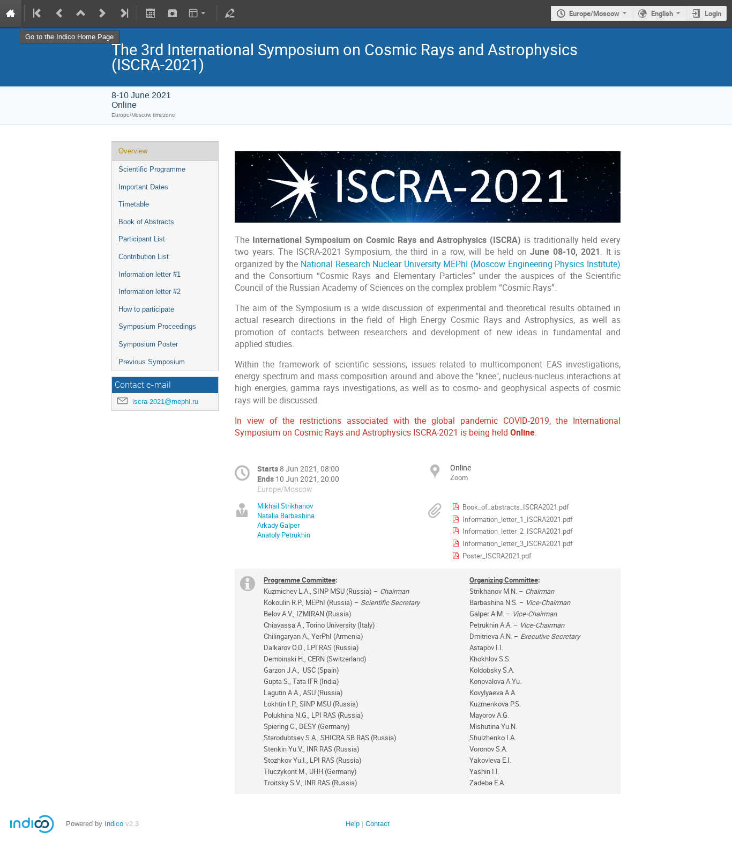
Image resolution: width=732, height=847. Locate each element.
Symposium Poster (148, 344)
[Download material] (172, 13)
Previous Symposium (151, 362)
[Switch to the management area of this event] (230, 13)
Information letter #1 (149, 274)
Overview (132, 151)
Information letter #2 (149, 292)
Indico (113, 823)
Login (713, 13)
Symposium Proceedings (157, 326)
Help (353, 823)
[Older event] (59, 13)
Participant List (141, 239)
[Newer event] (102, 13)
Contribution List (143, 257)
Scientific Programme (151, 169)
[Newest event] (123, 13)
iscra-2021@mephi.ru (165, 401)
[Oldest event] (38, 13)
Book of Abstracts (146, 222)
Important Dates (143, 187)
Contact (377, 823)
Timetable (133, 204)
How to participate (146, 309)
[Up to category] (81, 13)
